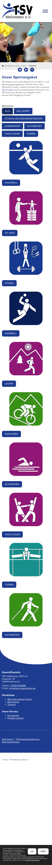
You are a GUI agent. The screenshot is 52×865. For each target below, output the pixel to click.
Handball (11, 333)
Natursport (34, 126)
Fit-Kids (10, 233)
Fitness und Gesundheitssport (24, 118)
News (24, 66)
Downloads (13, 715)
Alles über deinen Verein (19, 699)
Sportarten (7, 106)
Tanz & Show (12, 133)
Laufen (9, 383)
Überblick (32, 66)
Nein (43, 851)
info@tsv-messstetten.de (22, 688)
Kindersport (12, 126)
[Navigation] (45, 11)
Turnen (31, 133)
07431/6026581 (18, 685)
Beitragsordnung (10, 742)
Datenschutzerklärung (27, 739)
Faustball (11, 182)
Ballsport (23, 111)
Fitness (9, 283)
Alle (7, 111)
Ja (32, 851)
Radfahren (11, 434)
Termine (11, 704)
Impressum (8, 739)
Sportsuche (8, 90)
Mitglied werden (15, 718)
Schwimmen (12, 484)
